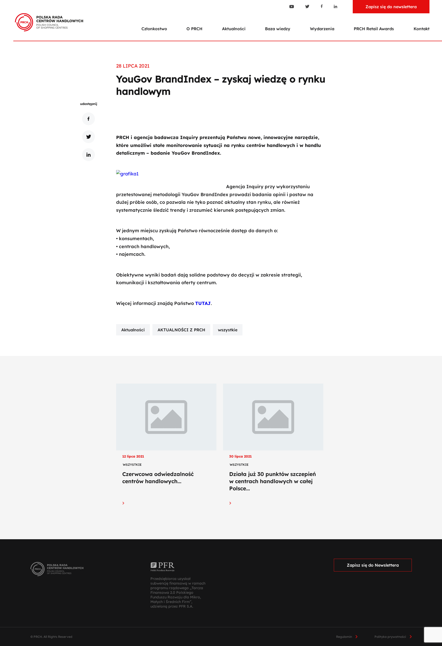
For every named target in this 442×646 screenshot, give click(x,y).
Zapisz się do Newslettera (373, 565)
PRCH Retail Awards (374, 28)
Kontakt (421, 28)
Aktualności (234, 28)
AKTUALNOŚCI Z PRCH (181, 329)
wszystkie (227, 329)
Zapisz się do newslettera (391, 6)
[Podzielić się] (88, 118)
